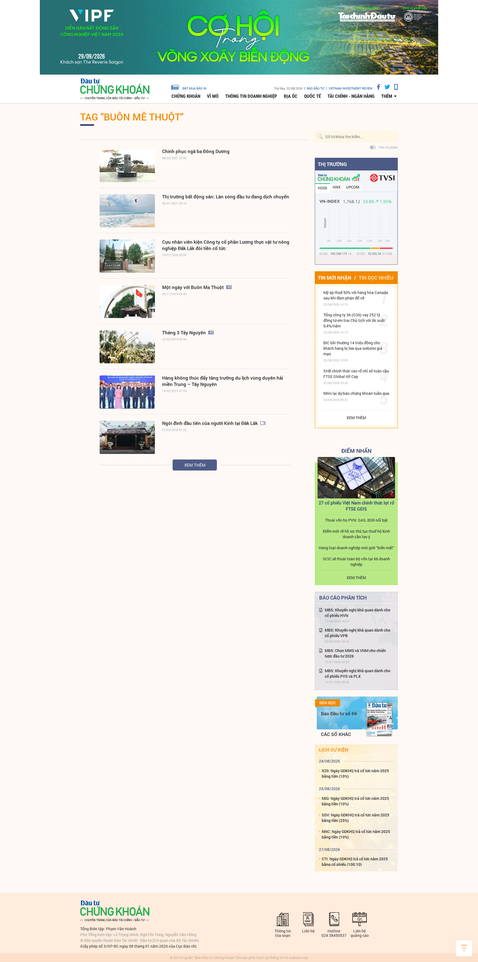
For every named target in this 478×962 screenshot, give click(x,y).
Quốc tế (312, 96)
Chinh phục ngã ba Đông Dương (196, 151)
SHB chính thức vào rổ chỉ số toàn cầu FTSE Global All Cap (356, 373)
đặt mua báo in (194, 88)
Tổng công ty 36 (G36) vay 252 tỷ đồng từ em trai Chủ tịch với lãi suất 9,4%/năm (354, 320)
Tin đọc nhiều (376, 277)
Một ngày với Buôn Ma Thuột (193, 287)
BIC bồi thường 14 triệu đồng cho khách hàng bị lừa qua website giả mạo (352, 348)
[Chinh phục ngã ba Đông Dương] (127, 165)
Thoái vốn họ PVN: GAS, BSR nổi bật (356, 520)
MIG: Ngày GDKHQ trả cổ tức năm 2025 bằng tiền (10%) (355, 801)
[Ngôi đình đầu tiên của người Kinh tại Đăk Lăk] (127, 437)
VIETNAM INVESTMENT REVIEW (351, 88)
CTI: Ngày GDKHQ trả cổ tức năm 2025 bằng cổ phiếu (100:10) (355, 861)
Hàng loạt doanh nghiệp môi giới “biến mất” (356, 547)
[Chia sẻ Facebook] (376, 87)
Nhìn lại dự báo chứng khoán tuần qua (356, 393)
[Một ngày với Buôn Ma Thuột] (127, 301)
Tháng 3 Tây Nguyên (184, 332)
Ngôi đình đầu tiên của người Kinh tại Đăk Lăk (210, 423)
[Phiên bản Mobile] (394, 87)
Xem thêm (195, 465)
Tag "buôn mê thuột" (131, 116)
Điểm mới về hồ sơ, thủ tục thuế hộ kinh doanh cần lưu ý (356, 534)
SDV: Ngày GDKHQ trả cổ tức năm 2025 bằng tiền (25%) (355, 817)
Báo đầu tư (315, 88)
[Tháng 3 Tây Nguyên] (127, 346)
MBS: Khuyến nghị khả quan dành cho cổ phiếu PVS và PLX (357, 673)
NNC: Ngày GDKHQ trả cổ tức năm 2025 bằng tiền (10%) (356, 834)
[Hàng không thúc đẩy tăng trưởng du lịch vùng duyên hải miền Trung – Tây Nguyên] (127, 392)
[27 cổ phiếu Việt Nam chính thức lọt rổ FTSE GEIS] (356, 477)
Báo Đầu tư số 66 (339, 713)
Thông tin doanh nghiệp (251, 96)
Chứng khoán (186, 96)
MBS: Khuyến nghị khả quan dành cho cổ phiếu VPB (357, 632)
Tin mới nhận (334, 277)
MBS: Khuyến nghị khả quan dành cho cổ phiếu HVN (357, 612)
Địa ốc (290, 96)
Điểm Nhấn (356, 450)
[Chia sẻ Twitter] (385, 87)
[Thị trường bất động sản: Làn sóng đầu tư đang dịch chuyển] (127, 210)
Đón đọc (327, 703)
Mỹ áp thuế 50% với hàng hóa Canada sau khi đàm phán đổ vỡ (355, 295)
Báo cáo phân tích (343, 597)
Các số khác (336, 734)
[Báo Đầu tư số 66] (379, 719)
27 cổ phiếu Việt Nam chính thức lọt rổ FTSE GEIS (356, 506)
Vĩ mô (213, 96)
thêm (386, 96)
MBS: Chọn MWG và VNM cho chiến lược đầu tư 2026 (355, 653)
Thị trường (332, 164)
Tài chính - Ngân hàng (351, 96)
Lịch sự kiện (333, 750)
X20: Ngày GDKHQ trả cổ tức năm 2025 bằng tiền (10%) (355, 773)
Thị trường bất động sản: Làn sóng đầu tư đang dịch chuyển (225, 196)
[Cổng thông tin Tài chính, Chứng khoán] (114, 89)
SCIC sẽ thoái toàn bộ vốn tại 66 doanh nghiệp (356, 561)
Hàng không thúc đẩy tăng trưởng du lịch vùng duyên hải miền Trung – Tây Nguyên (222, 381)
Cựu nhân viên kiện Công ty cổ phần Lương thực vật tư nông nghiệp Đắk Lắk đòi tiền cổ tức (225, 245)
